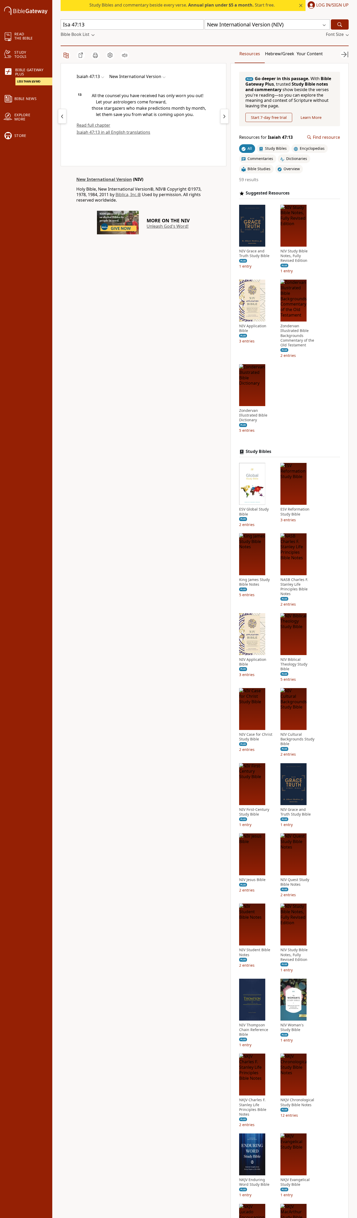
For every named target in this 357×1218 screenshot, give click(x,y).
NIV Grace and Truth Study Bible (254, 253)
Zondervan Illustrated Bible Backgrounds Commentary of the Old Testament (297, 335)
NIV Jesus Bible (252, 879)
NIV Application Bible (252, 328)
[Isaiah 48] (224, 116)
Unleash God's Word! (167, 226)
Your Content (310, 54)
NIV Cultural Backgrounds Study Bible (297, 739)
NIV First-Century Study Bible (254, 812)
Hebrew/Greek (279, 54)
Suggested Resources (268, 193)
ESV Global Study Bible (254, 511)
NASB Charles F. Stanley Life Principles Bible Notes (294, 586)
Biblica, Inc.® (128, 194)
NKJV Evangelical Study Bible (295, 1182)
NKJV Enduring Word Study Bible (254, 1182)
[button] (327, 5)
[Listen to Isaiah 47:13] (124, 55)
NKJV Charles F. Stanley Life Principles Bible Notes (252, 1107)
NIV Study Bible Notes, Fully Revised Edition (294, 256)
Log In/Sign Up (332, 5)
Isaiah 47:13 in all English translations (113, 132)
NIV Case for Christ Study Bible (255, 736)
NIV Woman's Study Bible (292, 1027)
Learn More (311, 117)
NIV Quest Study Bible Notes (294, 882)
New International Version (104, 179)
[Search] (340, 24)
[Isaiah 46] (62, 116)
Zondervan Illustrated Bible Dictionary (253, 415)
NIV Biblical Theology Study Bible (293, 664)
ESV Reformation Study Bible (294, 511)
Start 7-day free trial (269, 117)
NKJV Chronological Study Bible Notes (297, 1102)
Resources (249, 54)
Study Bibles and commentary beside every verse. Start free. (182, 5)
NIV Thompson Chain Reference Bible (253, 1030)
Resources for (266, 137)
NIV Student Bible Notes (254, 952)
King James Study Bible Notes (254, 582)
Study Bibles (258, 451)
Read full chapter (93, 125)
